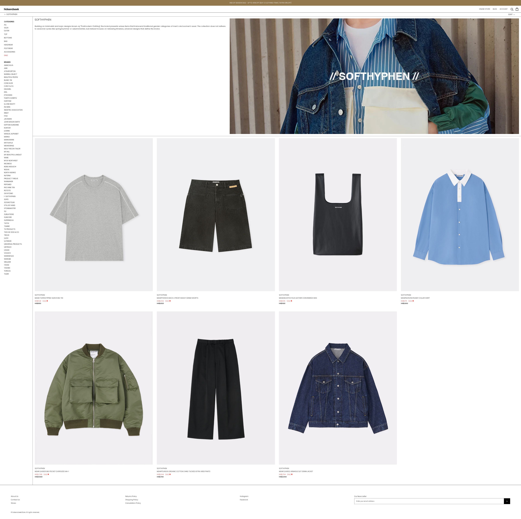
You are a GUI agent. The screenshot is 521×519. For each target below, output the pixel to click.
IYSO (6, 116)
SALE (6, 55)
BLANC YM (8, 80)
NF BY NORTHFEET (11, 160)
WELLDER (7, 262)
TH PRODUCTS (9, 229)
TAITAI (6, 223)
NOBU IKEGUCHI (10, 166)
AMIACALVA (8, 65)
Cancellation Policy (133, 503)
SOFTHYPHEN (10, 196)
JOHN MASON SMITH (12, 122)
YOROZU (7, 271)
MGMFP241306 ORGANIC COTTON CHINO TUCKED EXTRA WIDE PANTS (183, 471)
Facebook (244, 500)
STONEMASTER (10, 208)
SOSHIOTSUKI (9, 202)
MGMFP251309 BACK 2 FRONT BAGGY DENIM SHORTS (177, 298)
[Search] (512, 9)
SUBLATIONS (9, 214)
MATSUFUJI (8, 143)
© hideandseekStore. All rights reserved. (25, 512)
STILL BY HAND (9, 205)
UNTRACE (7, 247)
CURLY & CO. (9, 86)
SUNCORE (8, 217)
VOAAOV (7, 253)
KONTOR (7, 128)
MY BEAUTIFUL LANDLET (13, 154)
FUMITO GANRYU (10, 98)
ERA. (5, 92)
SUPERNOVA (9, 220)
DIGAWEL (7, 89)
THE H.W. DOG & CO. (11, 232)
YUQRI (6, 274)
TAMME (7, 226)
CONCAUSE (8, 83)
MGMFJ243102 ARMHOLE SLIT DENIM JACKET (296, 471)
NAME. (6, 157)
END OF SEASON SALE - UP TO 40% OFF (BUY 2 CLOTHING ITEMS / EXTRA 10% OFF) (260, 3)
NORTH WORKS (10, 172)
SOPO (6, 199)
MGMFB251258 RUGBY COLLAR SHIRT (415, 298)
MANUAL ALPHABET (11, 134)
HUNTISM (7, 101)
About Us (14, 496)
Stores (13, 503)
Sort (510, 14)
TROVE (6, 235)
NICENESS (8, 163)
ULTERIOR (7, 241)
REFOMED (7, 184)
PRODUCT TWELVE (11, 178)
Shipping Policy (131, 500)
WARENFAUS (9, 256)
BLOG (495, 9)
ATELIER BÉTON (9, 71)
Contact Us (15, 500)
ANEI (5, 68)
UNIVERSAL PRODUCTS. (13, 244)
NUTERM (7, 175)
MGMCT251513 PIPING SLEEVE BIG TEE (49, 298)
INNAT (6, 113)
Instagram (244, 496)
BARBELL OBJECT (10, 74)
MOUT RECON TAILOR (12, 149)
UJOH (6, 238)
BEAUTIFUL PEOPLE (11, 77)
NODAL (6, 169)
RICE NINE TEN (9, 187)
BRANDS (7, 62)
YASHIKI (7, 268)
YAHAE (6, 265)
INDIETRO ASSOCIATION (13, 110)
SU (5, 211)
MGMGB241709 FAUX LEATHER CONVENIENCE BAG (298, 298)
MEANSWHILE (9, 146)
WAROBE (7, 259)
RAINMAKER (8, 181)
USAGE (6, 250)
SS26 (6, 28)
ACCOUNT (504, 9)
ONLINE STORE (484, 9)
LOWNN (7, 131)
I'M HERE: (7, 107)
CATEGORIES (9, 21)
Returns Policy (131, 496)
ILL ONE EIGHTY (9, 104)
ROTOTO (7, 190)
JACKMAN (8, 119)
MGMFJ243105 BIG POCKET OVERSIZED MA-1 (52, 471)
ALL (5, 25)
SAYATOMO (8, 193)
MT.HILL (6, 152)
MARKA (7, 137)
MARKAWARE (9, 140)
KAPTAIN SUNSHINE (11, 125)
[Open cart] (517, 9)
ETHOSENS (8, 95)
